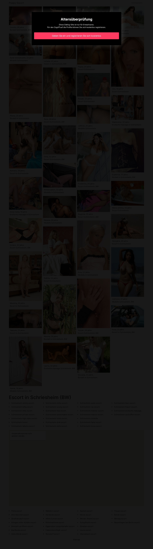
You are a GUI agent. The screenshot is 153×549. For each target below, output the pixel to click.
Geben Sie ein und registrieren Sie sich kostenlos (76, 36)
